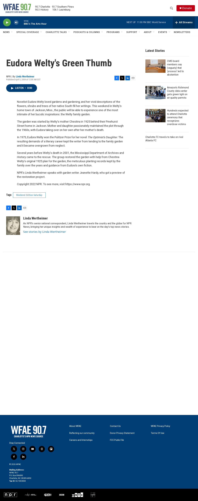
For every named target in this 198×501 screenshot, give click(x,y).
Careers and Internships (81, 440)
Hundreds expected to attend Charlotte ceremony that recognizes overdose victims (177, 117)
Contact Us (115, 426)
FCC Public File (117, 440)
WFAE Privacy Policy (160, 426)
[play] (6, 22)
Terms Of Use (157, 433)
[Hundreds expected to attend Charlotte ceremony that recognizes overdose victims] (155, 115)
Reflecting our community (82, 433)
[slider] (21, 22)
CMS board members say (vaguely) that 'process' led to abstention (175, 68)
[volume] (16, 22)
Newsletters (182, 32)
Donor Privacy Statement (122, 433)
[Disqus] (99, 294)
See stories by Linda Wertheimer (44, 232)
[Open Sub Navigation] (12, 32)
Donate (187, 8)
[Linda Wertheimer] (13, 225)
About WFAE (75, 426)
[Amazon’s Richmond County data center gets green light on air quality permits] (155, 92)
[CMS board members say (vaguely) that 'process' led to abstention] (155, 66)
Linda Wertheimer (25, 76)
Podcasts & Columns (86, 32)
